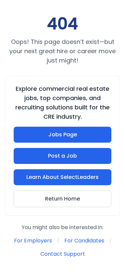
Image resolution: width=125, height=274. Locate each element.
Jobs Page (62, 134)
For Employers (33, 240)
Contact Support (62, 254)
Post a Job (62, 156)
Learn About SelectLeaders (62, 177)
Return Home (62, 199)
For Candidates (84, 240)
